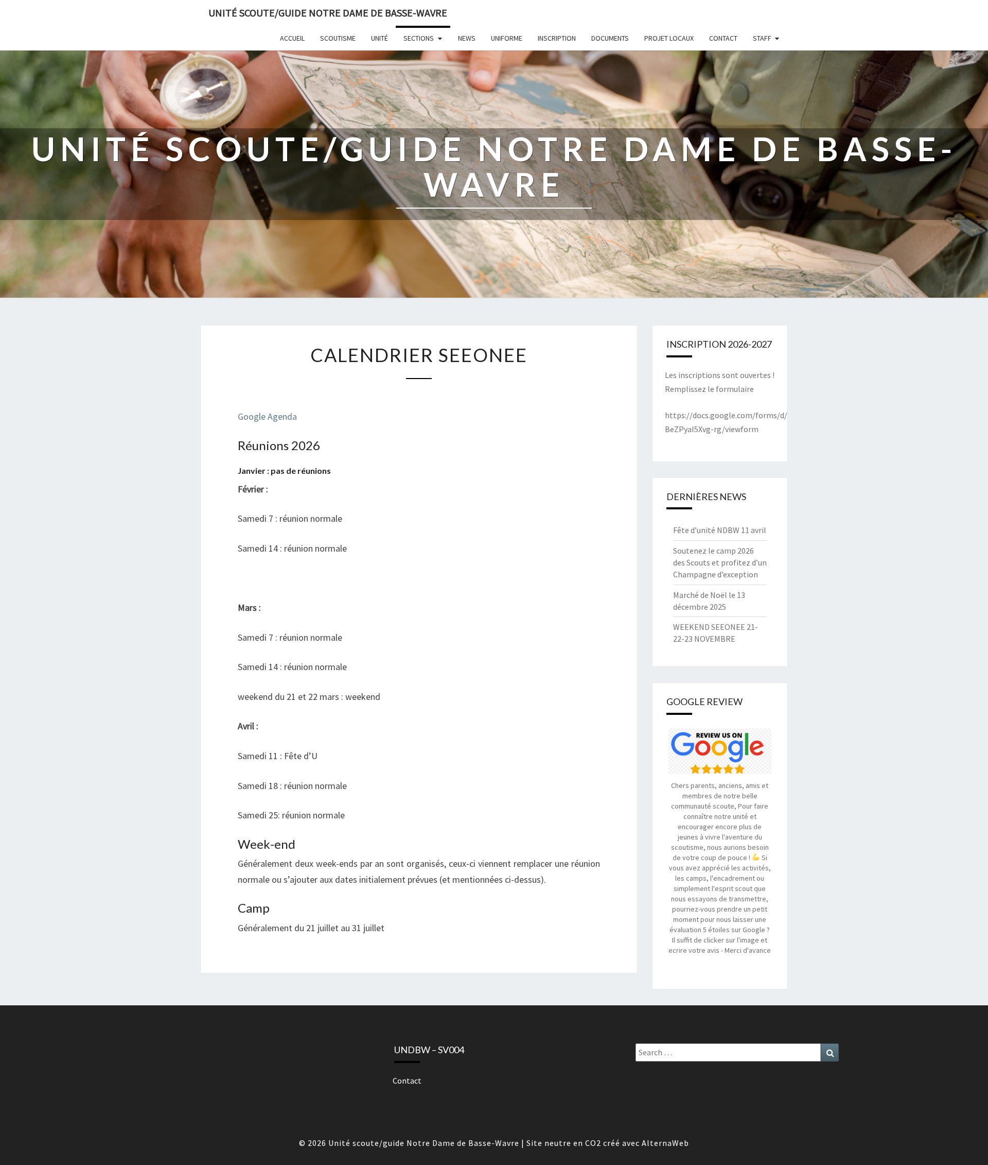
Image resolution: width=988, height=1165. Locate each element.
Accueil (292, 38)
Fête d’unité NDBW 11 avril (719, 530)
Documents (610, 38)
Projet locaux (669, 38)
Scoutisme (338, 38)
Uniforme (506, 38)
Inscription (557, 38)
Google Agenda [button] (267, 416)
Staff (762, 38)
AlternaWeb (665, 1143)
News (466, 38)
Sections (418, 38)
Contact (723, 38)
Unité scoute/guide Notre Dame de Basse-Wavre (327, 12)
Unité (379, 38)
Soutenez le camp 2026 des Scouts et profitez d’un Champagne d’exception (720, 562)
